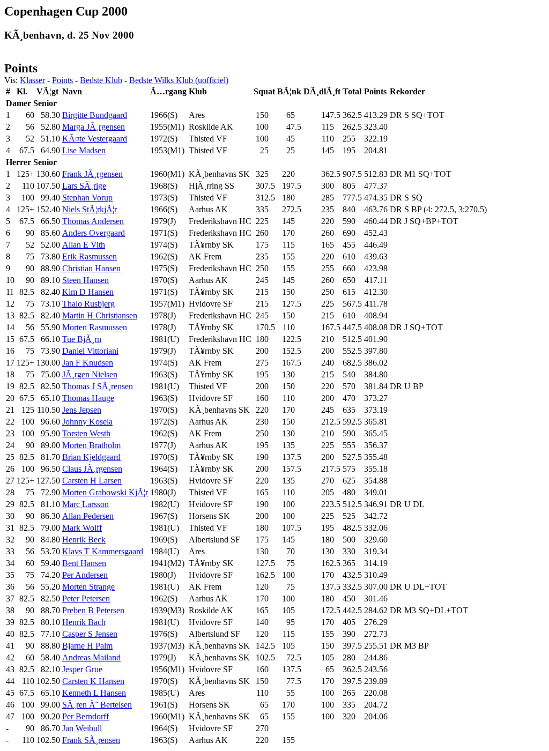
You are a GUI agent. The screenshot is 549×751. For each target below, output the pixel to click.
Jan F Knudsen (87, 362)
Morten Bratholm (91, 445)
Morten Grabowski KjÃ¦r (105, 492)
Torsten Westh (86, 433)
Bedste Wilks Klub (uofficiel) (178, 80)
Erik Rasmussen (89, 256)
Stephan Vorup (87, 197)
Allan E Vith (83, 244)
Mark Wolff (82, 527)
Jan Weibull (82, 728)
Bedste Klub (101, 80)
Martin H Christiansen (99, 315)
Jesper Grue (82, 669)
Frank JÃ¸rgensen (92, 174)
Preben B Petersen (93, 610)
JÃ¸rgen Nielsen (89, 374)
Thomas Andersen (93, 221)
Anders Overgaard (93, 232)
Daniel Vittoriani (90, 350)
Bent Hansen (84, 563)
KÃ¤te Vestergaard (94, 138)
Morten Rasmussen (94, 327)
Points (62, 80)
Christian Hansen (91, 268)
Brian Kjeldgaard (91, 457)
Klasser (32, 80)
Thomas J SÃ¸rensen (97, 386)
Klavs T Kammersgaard (102, 551)
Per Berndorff (85, 716)
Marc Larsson (85, 504)
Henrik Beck (84, 539)
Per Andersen (85, 574)
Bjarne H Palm (87, 645)
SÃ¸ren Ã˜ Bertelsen (97, 704)
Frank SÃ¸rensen (91, 740)
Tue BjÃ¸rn (81, 339)
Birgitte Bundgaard (94, 115)
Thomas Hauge (88, 398)
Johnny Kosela (87, 421)
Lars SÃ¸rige (84, 185)
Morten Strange (88, 586)
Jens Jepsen (81, 409)
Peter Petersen (86, 598)
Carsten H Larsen (92, 480)
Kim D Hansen (88, 291)
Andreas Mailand (91, 657)
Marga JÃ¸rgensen (93, 126)
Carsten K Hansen (93, 681)
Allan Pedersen (88, 516)
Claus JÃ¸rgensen (92, 468)
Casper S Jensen (89, 633)
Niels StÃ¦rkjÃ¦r (89, 209)
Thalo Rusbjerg (88, 303)
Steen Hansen (85, 280)
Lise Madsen (84, 150)
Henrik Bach (84, 622)
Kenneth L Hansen (94, 692)
